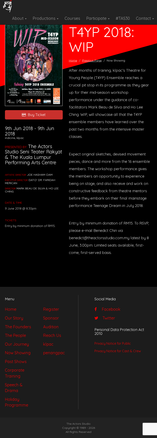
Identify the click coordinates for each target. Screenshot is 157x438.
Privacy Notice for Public (112, 343)
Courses (72, 18)
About (18, 18)
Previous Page (92, 60)
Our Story (14, 318)
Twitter (107, 318)
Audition (51, 326)
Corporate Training (14, 373)
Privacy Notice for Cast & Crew (117, 351)
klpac (48, 344)
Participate (97, 18)
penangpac (54, 352)
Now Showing (18, 352)
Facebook (109, 309)
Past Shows (16, 361)
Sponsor (51, 318)
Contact (144, 18)
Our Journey (17, 344)
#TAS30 (123, 18)
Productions (44, 18)
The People (15, 335)
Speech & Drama (13, 387)
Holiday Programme (16, 402)
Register (51, 309)
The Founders (18, 326)
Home (73, 60)
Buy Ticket (37, 114)
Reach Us (52, 335)
